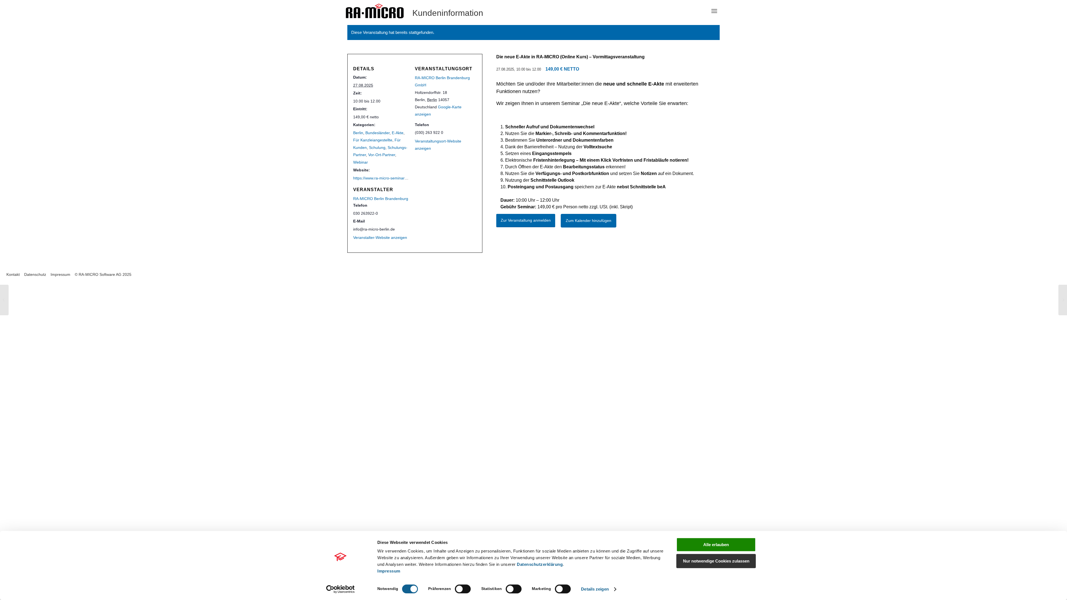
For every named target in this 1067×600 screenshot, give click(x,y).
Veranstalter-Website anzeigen (380, 237)
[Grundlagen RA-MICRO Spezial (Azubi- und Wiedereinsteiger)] (4, 300)
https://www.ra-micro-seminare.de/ (383, 178)
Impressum (388, 571)
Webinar (360, 162)
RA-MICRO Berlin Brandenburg (380, 198)
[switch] (463, 588)
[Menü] (714, 11)
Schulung (377, 147)
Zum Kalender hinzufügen (588, 220)
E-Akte (397, 133)
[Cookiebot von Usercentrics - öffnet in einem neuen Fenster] (340, 589)
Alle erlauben (716, 544)
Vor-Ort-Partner (381, 154)
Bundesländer (377, 133)
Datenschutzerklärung (540, 564)
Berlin (358, 133)
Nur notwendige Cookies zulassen (716, 561)
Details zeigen (595, 589)
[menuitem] (714, 11)
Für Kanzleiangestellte (372, 140)
